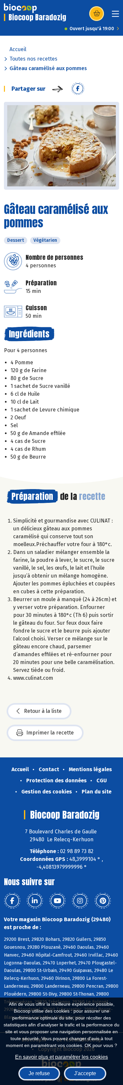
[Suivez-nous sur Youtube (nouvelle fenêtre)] (57, 901)
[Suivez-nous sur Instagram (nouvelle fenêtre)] (80, 901)
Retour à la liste (43, 711)
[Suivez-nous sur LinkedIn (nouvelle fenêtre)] (35, 901)
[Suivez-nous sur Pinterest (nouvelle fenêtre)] (102, 901)
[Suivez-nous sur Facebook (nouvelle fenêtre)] (12, 901)
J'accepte (85, 1073)
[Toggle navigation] (115, 16)
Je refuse (39, 1073)
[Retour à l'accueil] (20, 8)
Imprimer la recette (50, 733)
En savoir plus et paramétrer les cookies (61, 1057)
